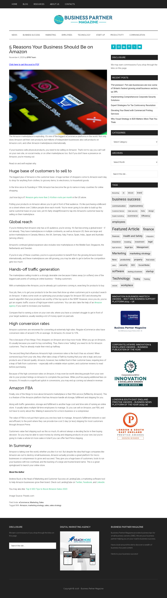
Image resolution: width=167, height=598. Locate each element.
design (151, 211)
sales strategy (55, 505)
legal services (116, 247)
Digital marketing (118, 216)
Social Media (144, 265)
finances (115, 236)
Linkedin (101, 482)
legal (150, 242)
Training (147, 279)
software (118, 271)
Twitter (79, 482)
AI (123, 193)
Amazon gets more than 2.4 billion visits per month (49, 197)
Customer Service (118, 211)
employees (118, 221)
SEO (133, 265)
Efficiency (145, 216)
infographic (150, 236)
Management (142, 247)
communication (119, 206)
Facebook (87, 482)
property (138, 259)
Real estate (150, 260)
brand (139, 193)
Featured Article (125, 229)
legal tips (129, 247)
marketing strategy (36, 505)
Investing (127, 242)
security (123, 265)
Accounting (115, 193)
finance (148, 229)
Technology (121, 278)
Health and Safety (132, 236)
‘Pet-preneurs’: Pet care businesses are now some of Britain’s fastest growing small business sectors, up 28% (134, 88)
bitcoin (130, 193)
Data (143, 211)
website (114, 286)
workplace (127, 285)
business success (126, 199)
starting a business (135, 272)
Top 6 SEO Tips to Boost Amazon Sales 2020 (46, 489)
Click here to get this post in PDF (24, 64)
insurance (116, 242)
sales (47, 505)
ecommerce (133, 216)
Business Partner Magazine (83, 19)
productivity (125, 260)
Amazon (23, 505)
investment (139, 242)
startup (150, 271)
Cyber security (132, 211)
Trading (136, 279)
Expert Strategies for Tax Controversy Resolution (133, 105)
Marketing (34, 502)
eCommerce (24, 502)
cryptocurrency (136, 206)
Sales (41, 502)
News (114, 260)
